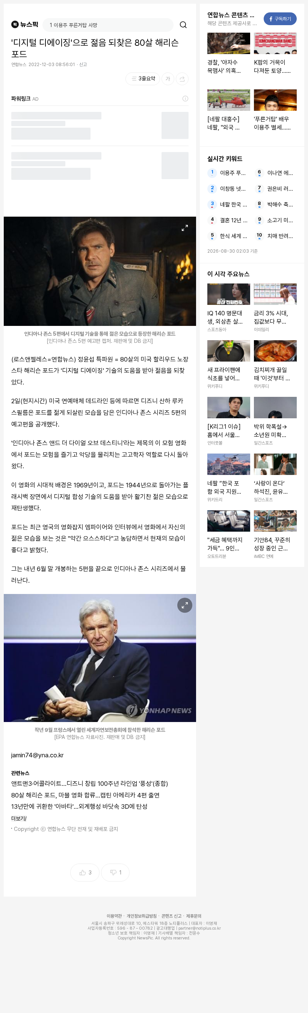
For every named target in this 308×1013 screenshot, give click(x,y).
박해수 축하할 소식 (282, 204)
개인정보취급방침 (142, 916)
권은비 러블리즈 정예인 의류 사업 (282, 188)
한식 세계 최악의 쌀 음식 (235, 236)
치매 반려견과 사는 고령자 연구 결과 (282, 236)
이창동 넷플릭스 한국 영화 (235, 188)
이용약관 (114, 916)
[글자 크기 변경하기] (168, 78)
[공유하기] (182, 78)
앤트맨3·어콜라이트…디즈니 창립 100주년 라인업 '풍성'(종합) (89, 783)
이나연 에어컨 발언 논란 (282, 173)
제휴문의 (193, 916)
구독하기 (280, 19)
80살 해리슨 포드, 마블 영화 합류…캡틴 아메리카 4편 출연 (85, 795)
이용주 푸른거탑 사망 (235, 173)
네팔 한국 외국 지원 (235, 204)
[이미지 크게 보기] (184, 227)
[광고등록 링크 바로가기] (186, 99)
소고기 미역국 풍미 (282, 220)
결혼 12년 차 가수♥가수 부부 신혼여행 (235, 220)
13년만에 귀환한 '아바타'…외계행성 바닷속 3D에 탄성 (79, 806)
